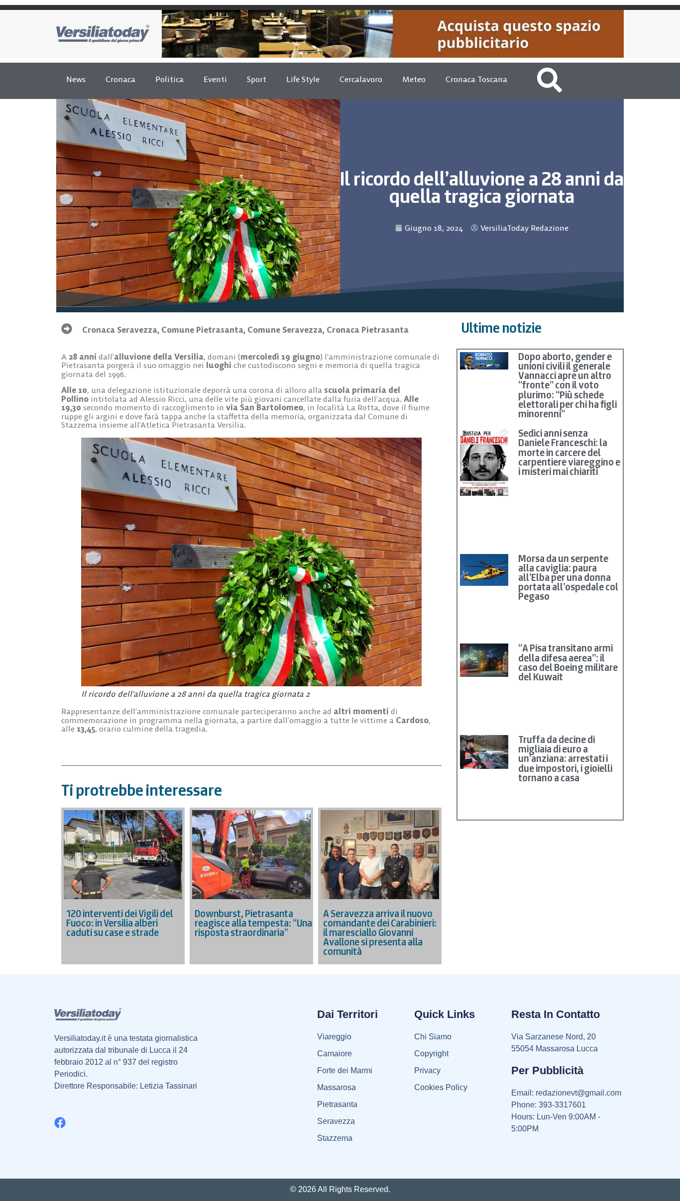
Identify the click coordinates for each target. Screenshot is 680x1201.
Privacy (427, 1070)
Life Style (303, 79)
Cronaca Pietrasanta (368, 330)
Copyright (431, 1053)
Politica (169, 79)
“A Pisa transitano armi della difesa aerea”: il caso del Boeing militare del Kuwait (568, 662)
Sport (256, 79)
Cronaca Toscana (476, 79)
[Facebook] (60, 1122)
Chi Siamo (433, 1036)
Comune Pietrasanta (202, 330)
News (76, 79)
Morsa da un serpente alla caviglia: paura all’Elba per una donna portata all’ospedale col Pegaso (568, 577)
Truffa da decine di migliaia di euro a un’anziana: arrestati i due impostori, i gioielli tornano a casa (565, 758)
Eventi (215, 79)
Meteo (414, 79)
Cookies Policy (440, 1087)
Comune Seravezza (285, 330)
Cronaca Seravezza (119, 330)
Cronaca (120, 79)
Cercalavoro (361, 79)
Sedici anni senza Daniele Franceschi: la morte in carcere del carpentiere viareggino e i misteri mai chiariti (569, 452)
